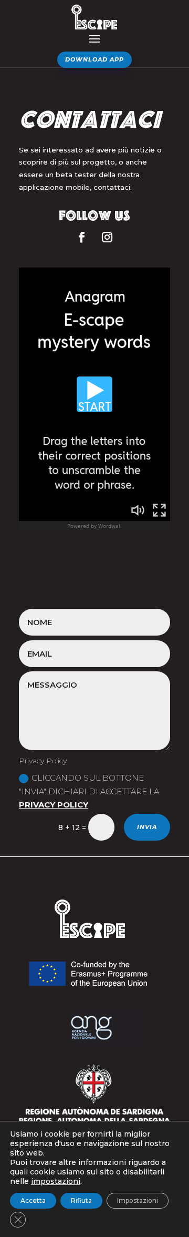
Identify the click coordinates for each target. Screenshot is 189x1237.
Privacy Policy (53, 805)
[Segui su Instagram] (107, 237)
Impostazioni (137, 1200)
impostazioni (55, 1181)
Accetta (33, 1200)
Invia (147, 827)
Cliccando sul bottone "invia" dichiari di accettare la (89, 791)
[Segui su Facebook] (81, 237)
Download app (94, 59)
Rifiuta (81, 1200)
